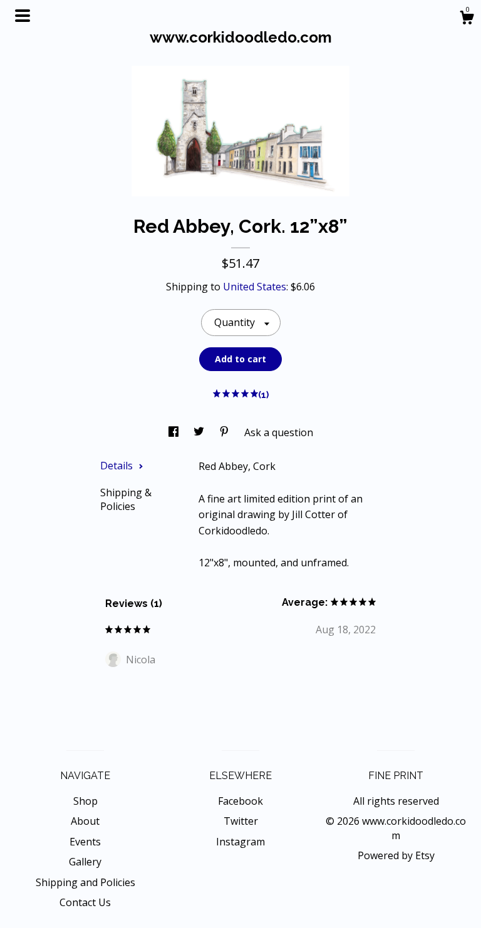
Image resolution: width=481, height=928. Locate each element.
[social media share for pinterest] (225, 432)
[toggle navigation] (22, 15)
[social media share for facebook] (174, 432)
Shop (85, 801)
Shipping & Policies (126, 499)
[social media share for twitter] (200, 432)
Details (117, 465)
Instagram (240, 842)
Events (85, 842)
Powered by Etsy (396, 855)
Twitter (241, 821)
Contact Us (85, 902)
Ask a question (278, 432)
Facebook (240, 801)
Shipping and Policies (85, 882)
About (85, 821)
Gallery (85, 862)
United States (254, 286)
